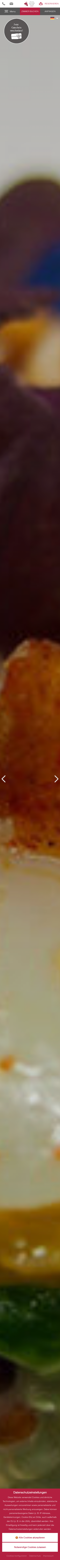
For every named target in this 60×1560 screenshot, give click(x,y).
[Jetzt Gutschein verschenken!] (16, 31)
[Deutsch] (54, 18)
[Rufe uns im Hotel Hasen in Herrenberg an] (6, 3)
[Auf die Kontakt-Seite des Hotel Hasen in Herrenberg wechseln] (13, 4)
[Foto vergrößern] (30, 779)
